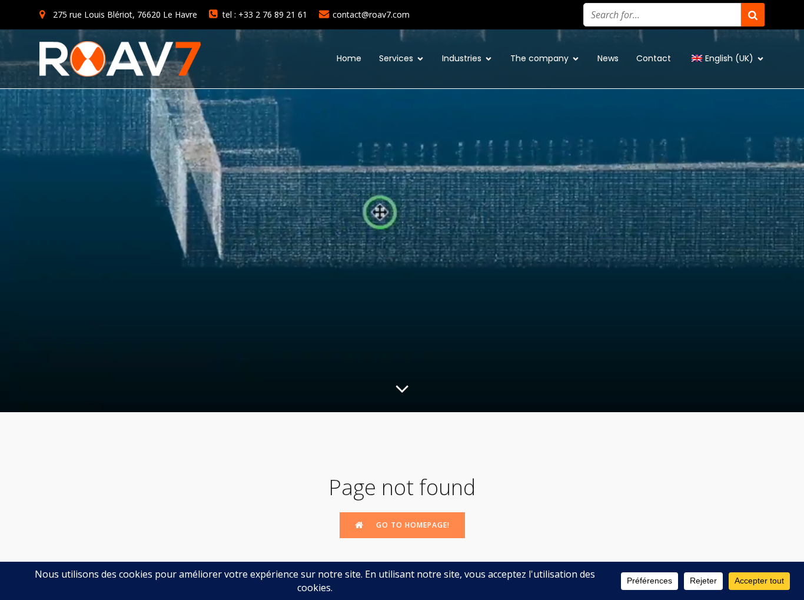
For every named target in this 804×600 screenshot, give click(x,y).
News (608, 58)
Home (349, 58)
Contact (653, 58)
